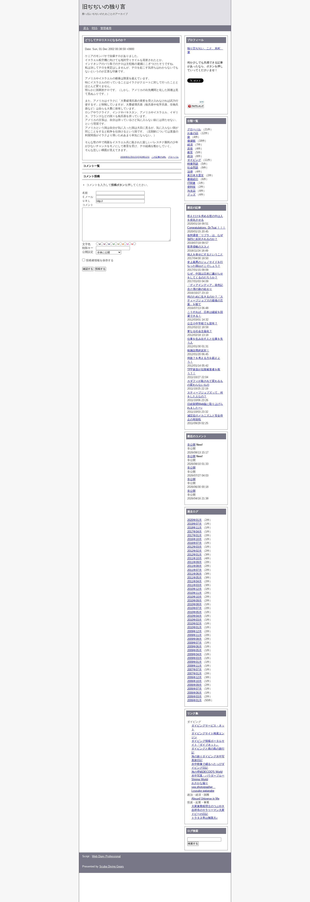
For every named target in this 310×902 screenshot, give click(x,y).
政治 (190, 156)
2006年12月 (194, 677)
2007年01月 (194, 673)
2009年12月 (194, 631)
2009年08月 (194, 638)
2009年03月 (194, 658)
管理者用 (105, 28)
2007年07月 (194, 669)
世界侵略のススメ (198, 246)
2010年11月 (194, 593)
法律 (190, 171)
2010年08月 (194, 604)
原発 (190, 148)
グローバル (173, 157)
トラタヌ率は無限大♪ (204, 817)
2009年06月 (194, 646)
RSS (94, 28)
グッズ (191, 194)
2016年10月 (194, 539)
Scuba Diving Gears (111, 866)
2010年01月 (194, 627)
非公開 (191, 444)
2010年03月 (194, 619)
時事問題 (192, 163)
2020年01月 (194, 520)
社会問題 (192, 167)
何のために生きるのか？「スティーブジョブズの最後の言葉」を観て (205, 300)
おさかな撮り (199, 783)
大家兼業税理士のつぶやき (207, 806)
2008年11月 (194, 665)
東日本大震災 (195, 175)
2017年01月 (194, 535)
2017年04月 (194, 531)
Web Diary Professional (106, 856)
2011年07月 (194, 570)
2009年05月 (194, 650)
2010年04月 (194, 616)
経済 (190, 144)
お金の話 (192, 133)
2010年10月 (194, 596)
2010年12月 (194, 589)
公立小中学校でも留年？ (202, 323)
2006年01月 (194, 700)
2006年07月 (194, 688)
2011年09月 (194, 562)
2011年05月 (194, 577)
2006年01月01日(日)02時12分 (135, 157)
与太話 (191, 190)
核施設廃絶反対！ (198, 350)
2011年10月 (194, 558)
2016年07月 (194, 543)
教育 (190, 152)
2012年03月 (194, 546)
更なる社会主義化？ (199, 331)
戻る (86, 28)
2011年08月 (194, 566)
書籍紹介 (192, 179)
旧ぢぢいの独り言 (103, 6)
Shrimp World (199, 779)
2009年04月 (194, 654)
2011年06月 (194, 573)
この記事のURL (158, 157)
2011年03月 (194, 585)
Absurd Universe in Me (205, 798)
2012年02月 (194, 550)
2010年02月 (194, 623)
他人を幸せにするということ (205, 254)
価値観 (191, 140)
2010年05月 (194, 612)
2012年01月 (194, 554)
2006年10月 (194, 681)
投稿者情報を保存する (99, 260)
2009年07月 (194, 642)
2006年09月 (194, 684)
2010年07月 (194, 608)
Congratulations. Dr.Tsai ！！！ (206, 227)
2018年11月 (194, 527)
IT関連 (191, 183)
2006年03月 (194, 696)
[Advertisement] (156, 885)
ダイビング (194, 160)
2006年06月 (194, 692)
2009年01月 (194, 661)
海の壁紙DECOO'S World (206, 771)
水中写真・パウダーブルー (207, 775)
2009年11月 (194, 635)
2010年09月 (194, 600)
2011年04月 (194, 581)
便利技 (191, 186)
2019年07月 (194, 523)
